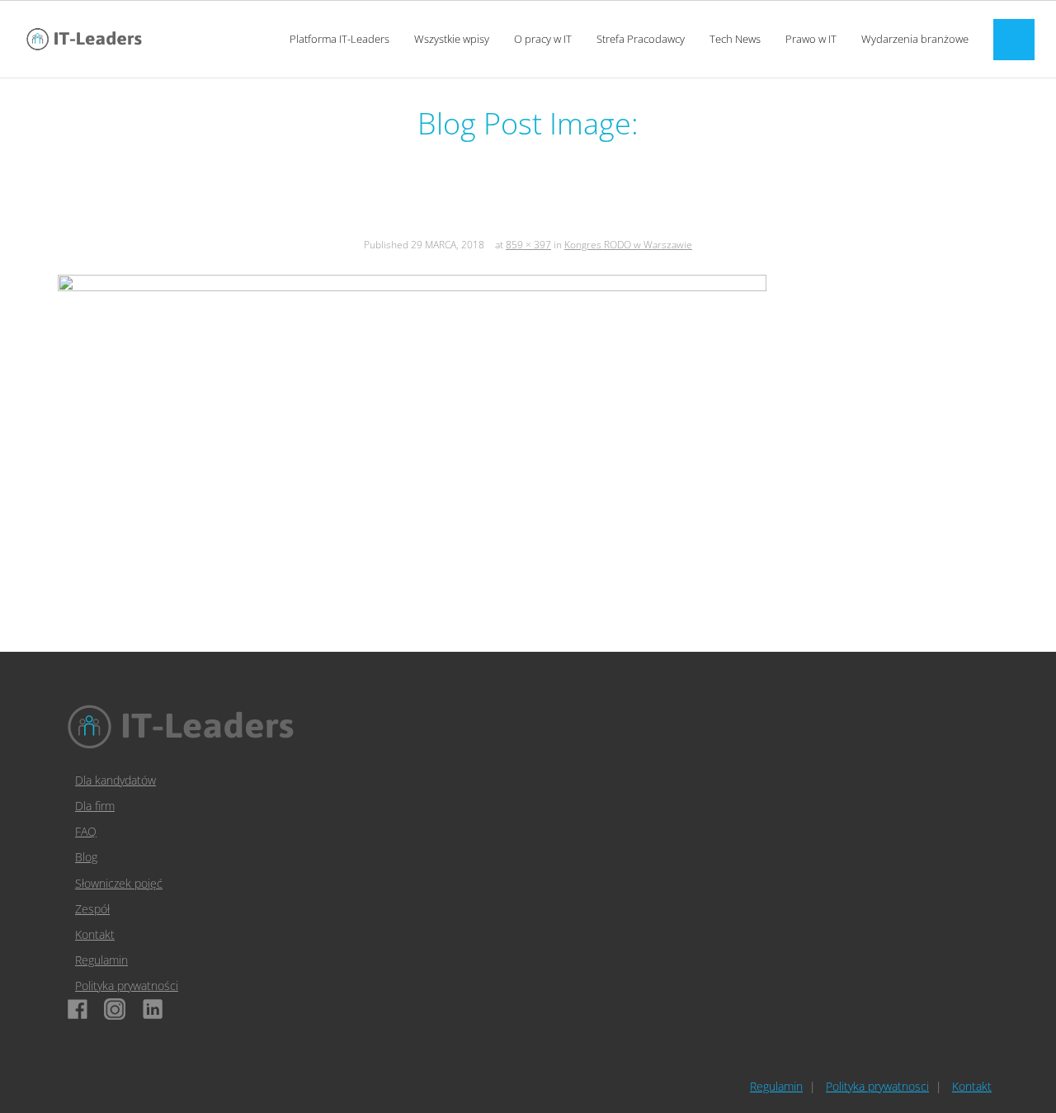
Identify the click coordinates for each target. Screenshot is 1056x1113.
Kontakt (95, 934)
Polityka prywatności (126, 985)
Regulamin (101, 960)
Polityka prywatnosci (877, 1086)
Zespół (92, 909)
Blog (86, 857)
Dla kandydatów (115, 780)
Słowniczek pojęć (119, 883)
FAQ (86, 831)
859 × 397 (528, 245)
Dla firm (95, 806)
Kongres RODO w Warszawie (628, 245)
